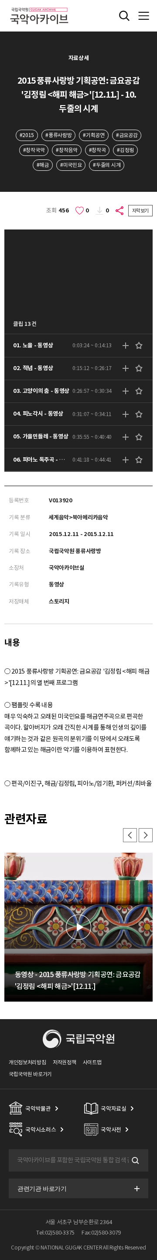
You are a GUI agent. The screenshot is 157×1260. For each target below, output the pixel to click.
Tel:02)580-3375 (55, 1232)
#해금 (43, 165)
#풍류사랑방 (58, 135)
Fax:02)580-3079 (101, 1232)
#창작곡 (97, 150)
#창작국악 (33, 150)
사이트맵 (92, 1062)
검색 (134, 1160)
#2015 (27, 135)
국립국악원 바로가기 (30, 1074)
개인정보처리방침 (27, 1062)
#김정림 (125, 150)
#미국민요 (71, 165)
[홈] (39, 6)
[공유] (120, 210)
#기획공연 (93, 135)
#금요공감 (126, 135)
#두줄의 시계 (106, 165)
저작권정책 (64, 1062)
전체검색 (124, 16)
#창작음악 (66, 150)
